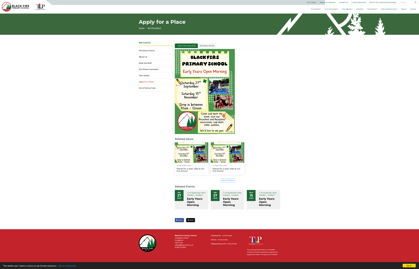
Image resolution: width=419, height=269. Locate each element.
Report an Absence (328, 2)
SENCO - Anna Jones (219, 240)
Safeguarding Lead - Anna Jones (224, 244)
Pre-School (371, 9)
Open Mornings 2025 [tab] (187, 46)
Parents (359, 9)
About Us (143, 57)
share (180, 220)
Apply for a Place (146, 82)
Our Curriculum (331, 9)
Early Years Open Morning (194, 202)
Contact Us (343, 2)
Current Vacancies (358, 2)
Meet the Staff (145, 63)
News (403, 9)
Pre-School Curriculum (149, 69)
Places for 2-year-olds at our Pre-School (190, 170)
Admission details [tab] (207, 46)
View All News (228, 180)
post (191, 220)
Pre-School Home (147, 51)
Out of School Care (388, 9)
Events (413, 9)
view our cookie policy (67, 265)
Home (141, 28)
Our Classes (346, 9)
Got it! (409, 265)
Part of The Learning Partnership (382, 2)
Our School (315, 9)
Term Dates (311, 2)
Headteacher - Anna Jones (221, 236)
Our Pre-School (154, 28)
